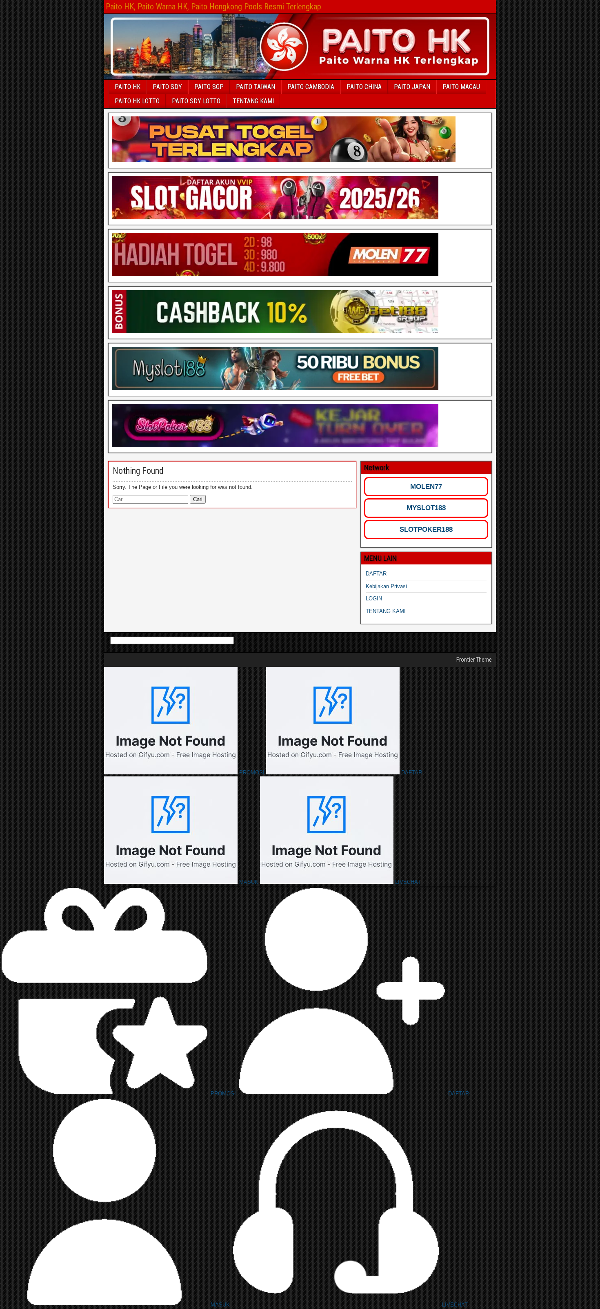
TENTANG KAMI (253, 101)
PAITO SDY (167, 87)
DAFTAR (376, 574)
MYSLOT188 (426, 508)
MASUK (249, 882)
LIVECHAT (407, 882)
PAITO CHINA (364, 87)
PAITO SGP (209, 87)
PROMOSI (252, 772)
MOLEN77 (426, 487)
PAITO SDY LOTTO (196, 101)
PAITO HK (127, 87)
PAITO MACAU (461, 87)
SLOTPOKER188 (426, 529)
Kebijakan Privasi (386, 586)
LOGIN (374, 598)
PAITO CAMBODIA (310, 87)
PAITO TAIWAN (255, 87)
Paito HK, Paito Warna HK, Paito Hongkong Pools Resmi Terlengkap (213, 6)
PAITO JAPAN (412, 87)
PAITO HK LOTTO (137, 101)
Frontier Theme (474, 659)
